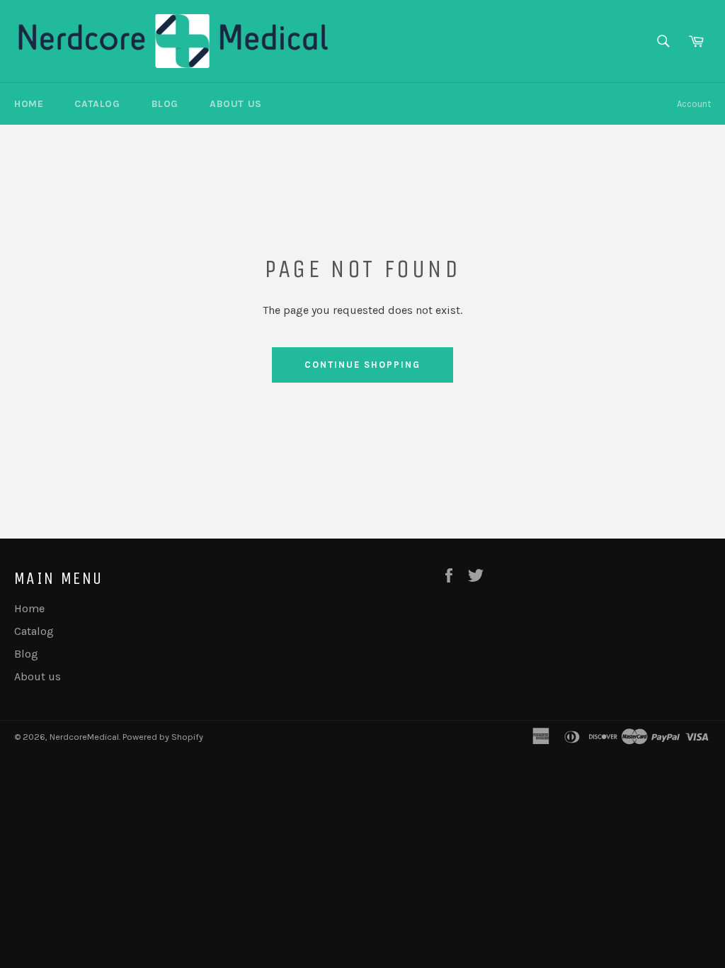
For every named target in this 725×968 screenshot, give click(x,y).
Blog (165, 104)
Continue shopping (362, 364)
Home (28, 104)
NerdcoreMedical (84, 736)
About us (236, 104)
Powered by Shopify (162, 736)
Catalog (97, 104)
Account (694, 104)
